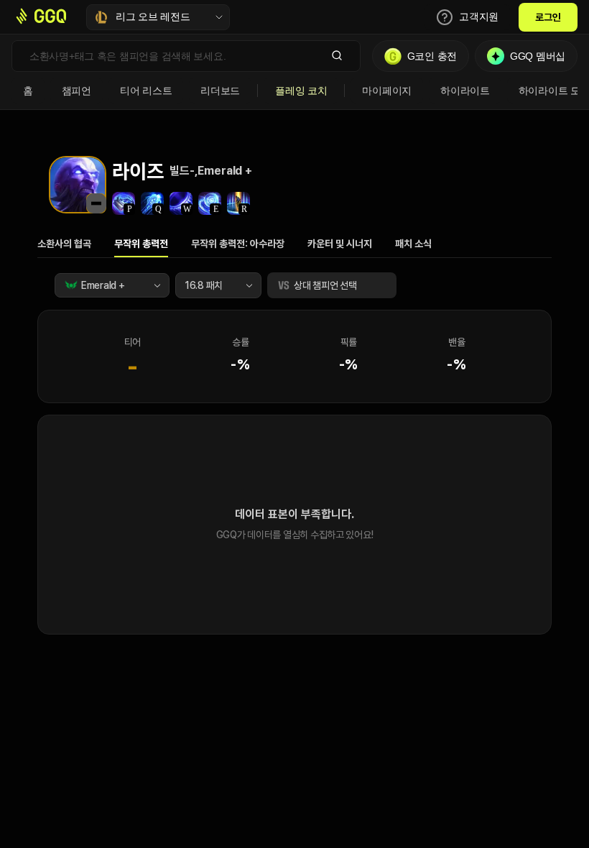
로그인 (548, 17)
